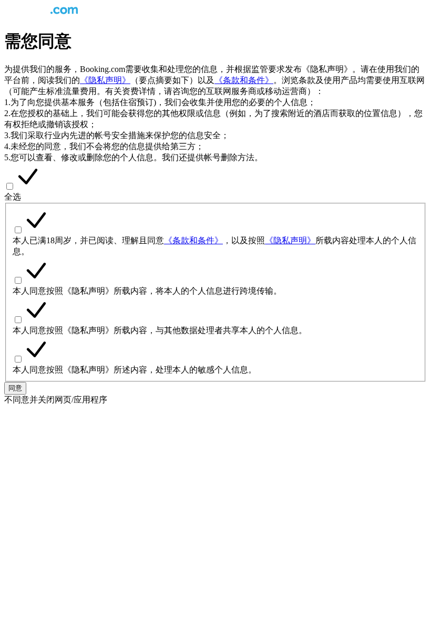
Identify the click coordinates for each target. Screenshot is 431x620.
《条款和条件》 (243, 80)
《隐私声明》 (105, 80)
